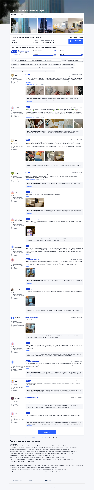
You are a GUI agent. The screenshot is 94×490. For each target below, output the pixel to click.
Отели (16, 437)
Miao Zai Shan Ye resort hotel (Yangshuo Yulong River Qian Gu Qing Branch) (26, 459)
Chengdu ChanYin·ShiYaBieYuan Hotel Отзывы (19, 471)
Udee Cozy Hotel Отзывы (27, 445)
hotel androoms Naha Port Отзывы (59, 469)
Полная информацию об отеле (52, 16)
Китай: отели (21, 437)
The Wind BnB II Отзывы (15, 453)
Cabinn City (51, 455)
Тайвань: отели (29, 437)
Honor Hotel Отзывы (38, 445)
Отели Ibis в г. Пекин (63, 465)
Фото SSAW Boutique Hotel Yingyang (29, 467)
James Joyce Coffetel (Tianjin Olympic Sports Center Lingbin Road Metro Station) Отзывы (58, 451)
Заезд (13, 40)
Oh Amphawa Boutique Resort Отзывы (18, 451)
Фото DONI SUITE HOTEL (15, 467)
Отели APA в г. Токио (14, 465)
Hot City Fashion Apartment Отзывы (70, 445)
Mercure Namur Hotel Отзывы (42, 449)
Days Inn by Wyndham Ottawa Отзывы (46, 447)
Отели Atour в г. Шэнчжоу (40, 465)
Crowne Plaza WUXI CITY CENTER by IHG (18, 455)
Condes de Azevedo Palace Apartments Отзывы (66, 447)
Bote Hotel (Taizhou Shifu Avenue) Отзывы (53, 445)
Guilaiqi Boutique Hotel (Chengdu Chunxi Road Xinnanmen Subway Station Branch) (27, 457)
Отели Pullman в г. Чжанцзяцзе (27, 465)
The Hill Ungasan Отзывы (32, 451)
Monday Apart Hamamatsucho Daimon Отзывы (59, 449)
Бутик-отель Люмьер (50, 457)
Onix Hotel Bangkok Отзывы (27, 453)
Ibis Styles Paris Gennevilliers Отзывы (42, 453)
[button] (80, 2)
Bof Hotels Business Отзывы (57, 453)
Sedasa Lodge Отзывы (69, 453)
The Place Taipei (44, 437)
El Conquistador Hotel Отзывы (31, 447)
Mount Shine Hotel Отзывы (15, 445)
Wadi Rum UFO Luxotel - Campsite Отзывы (39, 471)
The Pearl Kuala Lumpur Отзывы (17, 447)
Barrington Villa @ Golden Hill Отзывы (57, 471)
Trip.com (12, 437)
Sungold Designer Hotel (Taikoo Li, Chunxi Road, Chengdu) (22, 461)
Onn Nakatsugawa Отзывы (45, 469)
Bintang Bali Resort (60, 457)
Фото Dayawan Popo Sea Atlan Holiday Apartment (48, 467)
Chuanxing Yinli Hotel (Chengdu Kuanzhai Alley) (38, 455)
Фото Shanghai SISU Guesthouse (76, 465)
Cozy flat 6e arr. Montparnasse (66, 459)
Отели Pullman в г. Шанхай (52, 465)
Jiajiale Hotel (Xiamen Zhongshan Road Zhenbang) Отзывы (22, 449)
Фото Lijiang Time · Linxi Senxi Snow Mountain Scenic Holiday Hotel (24, 469)
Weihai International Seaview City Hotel (51, 459)
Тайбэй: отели (36, 437)
